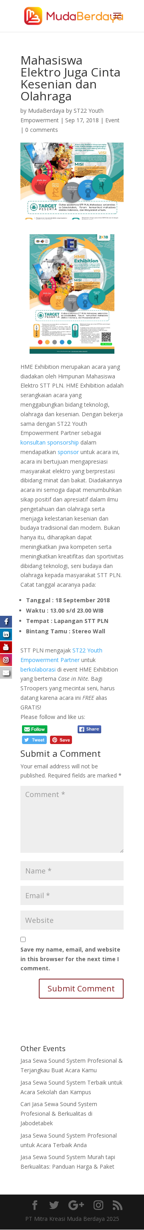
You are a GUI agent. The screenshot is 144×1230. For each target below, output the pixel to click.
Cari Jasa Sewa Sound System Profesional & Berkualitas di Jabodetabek (58, 1113)
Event (112, 120)
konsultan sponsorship (49, 442)
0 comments (41, 129)
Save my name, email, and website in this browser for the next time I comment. (70, 959)
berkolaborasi (38, 669)
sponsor (68, 452)
